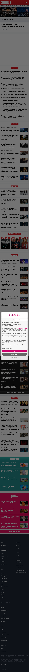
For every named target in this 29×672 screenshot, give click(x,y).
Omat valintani (14, 354)
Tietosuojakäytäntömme (14, 357)
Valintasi (21, 319)
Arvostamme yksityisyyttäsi (8, 319)
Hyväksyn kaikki (14, 351)
